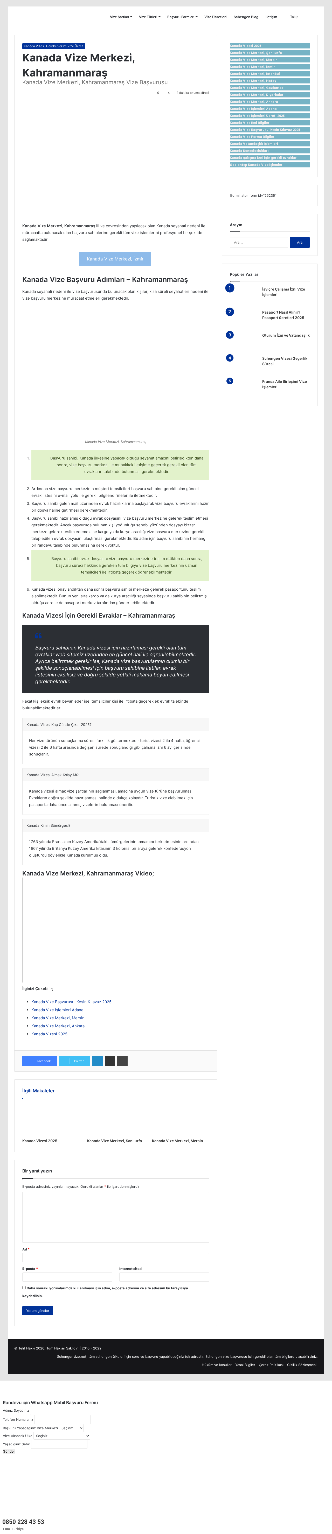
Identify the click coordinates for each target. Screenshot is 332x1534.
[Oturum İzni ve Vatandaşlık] (244, 342)
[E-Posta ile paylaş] (110, 1061)
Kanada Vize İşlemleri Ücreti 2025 (257, 116)
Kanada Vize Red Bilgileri (250, 123)
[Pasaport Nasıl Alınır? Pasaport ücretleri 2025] (244, 319)
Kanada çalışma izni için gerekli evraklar (263, 158)
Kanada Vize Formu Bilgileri (252, 137)
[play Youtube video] (115, 930)
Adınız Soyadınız (16, 1410)
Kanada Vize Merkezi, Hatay (253, 81)
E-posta (30, 1269)
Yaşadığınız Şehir (16, 1444)
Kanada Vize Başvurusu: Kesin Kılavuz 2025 (71, 1001)
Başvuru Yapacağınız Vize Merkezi (30, 1428)
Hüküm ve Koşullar (217, 1365)
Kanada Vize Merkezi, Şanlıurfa (114, 1141)
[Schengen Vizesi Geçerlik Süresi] (244, 365)
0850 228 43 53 (23, 1521)
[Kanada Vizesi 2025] (50, 1120)
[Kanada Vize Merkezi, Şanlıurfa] (115, 1120)
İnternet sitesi (130, 1269)
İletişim (271, 17)
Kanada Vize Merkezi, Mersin (58, 1017)
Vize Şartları (119, 17)
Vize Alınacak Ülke (17, 1436)
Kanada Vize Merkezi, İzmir (115, 258)
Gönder (9, 1451)
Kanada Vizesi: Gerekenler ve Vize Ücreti (54, 46)
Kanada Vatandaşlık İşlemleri (254, 144)
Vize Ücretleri (215, 17)
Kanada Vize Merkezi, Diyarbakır (256, 95)
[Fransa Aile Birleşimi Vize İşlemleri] (244, 388)
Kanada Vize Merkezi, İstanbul (255, 74)
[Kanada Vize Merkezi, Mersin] (180, 1120)
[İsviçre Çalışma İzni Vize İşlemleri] (244, 296)
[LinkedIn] (97, 1061)
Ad (26, 1249)
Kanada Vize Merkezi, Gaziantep (256, 88)
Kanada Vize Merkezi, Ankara (58, 1025)
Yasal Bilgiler (245, 1365)
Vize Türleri (148, 17)
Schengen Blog (246, 17)
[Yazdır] (122, 1061)
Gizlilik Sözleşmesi (301, 1365)
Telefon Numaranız (18, 1419)
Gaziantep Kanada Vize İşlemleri (256, 165)
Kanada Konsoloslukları (249, 151)
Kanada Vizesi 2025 (49, 1033)
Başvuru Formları (180, 17)
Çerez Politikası (271, 1365)
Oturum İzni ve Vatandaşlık (286, 335)
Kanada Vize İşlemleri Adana (57, 1009)
